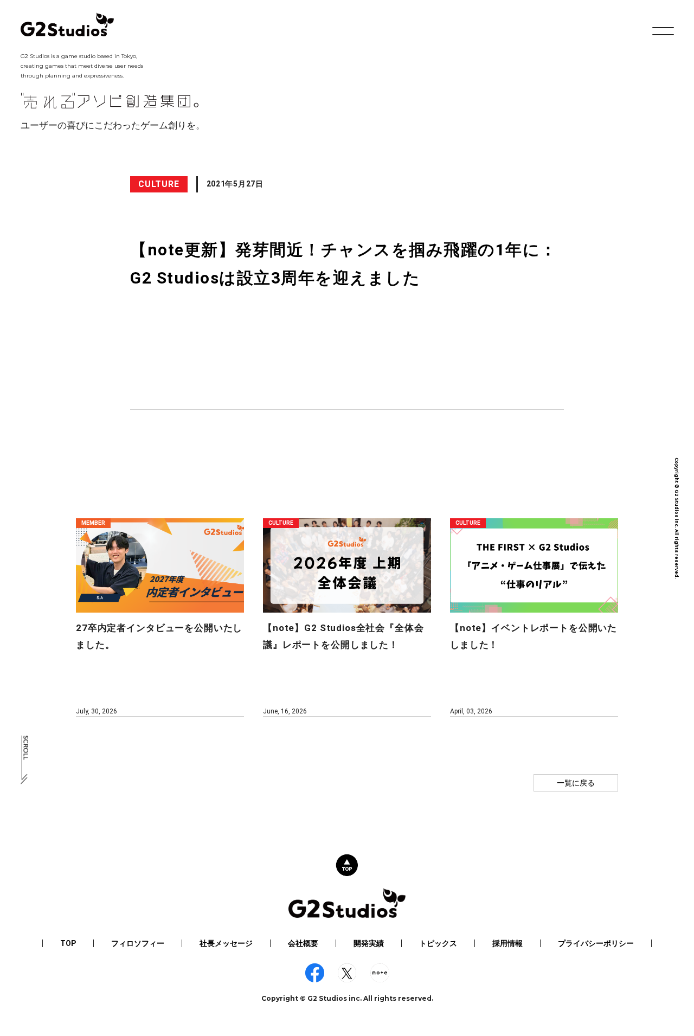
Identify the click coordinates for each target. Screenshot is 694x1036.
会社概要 (303, 943)
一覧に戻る (576, 782)
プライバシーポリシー (596, 943)
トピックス (438, 943)
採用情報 (507, 943)
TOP (68, 943)
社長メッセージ (226, 943)
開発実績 (369, 943)
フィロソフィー (137, 943)
